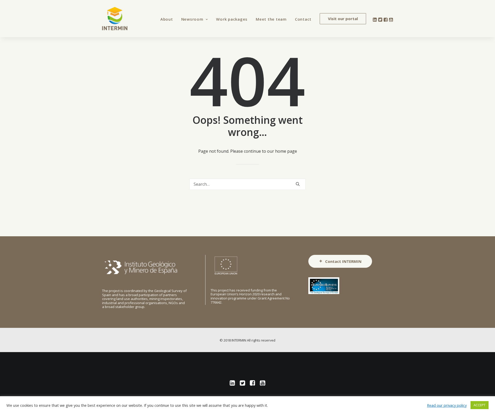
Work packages (232, 19)
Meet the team (271, 19)
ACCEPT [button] (479, 405)
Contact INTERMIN (343, 261)
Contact (303, 19)
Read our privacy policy (447, 405)
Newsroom (192, 19)
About (166, 19)
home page (286, 151)
